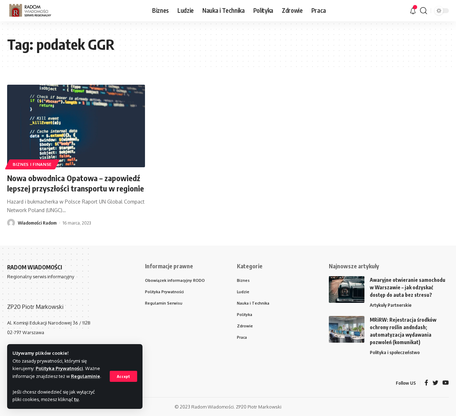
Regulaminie (85, 376)
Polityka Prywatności (59, 368)
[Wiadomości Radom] (35, 10)
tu (76, 399)
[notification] (412, 11)
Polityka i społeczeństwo (395, 352)
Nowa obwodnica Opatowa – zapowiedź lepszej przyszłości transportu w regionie (75, 183)
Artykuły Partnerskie (390, 305)
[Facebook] (426, 383)
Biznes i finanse (32, 164)
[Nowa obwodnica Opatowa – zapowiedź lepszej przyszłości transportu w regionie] (76, 126)
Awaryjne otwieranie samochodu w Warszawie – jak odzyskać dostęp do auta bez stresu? (407, 287)
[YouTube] (445, 383)
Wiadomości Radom (37, 223)
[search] (423, 10)
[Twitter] (435, 383)
